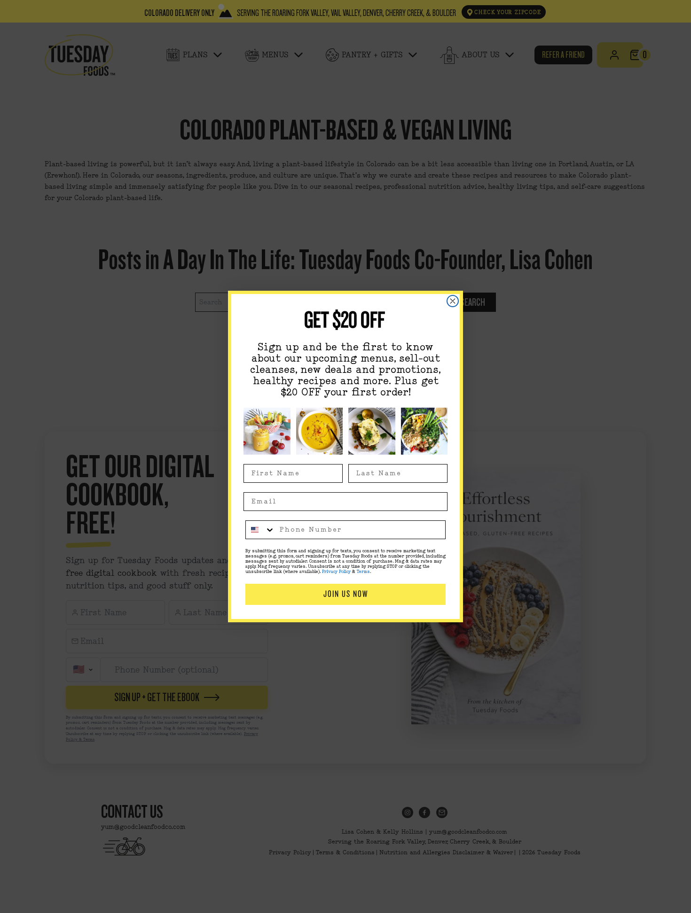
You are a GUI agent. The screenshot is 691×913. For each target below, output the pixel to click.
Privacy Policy (336, 571)
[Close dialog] (452, 301)
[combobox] (260, 530)
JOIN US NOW (345, 594)
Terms (363, 571)
